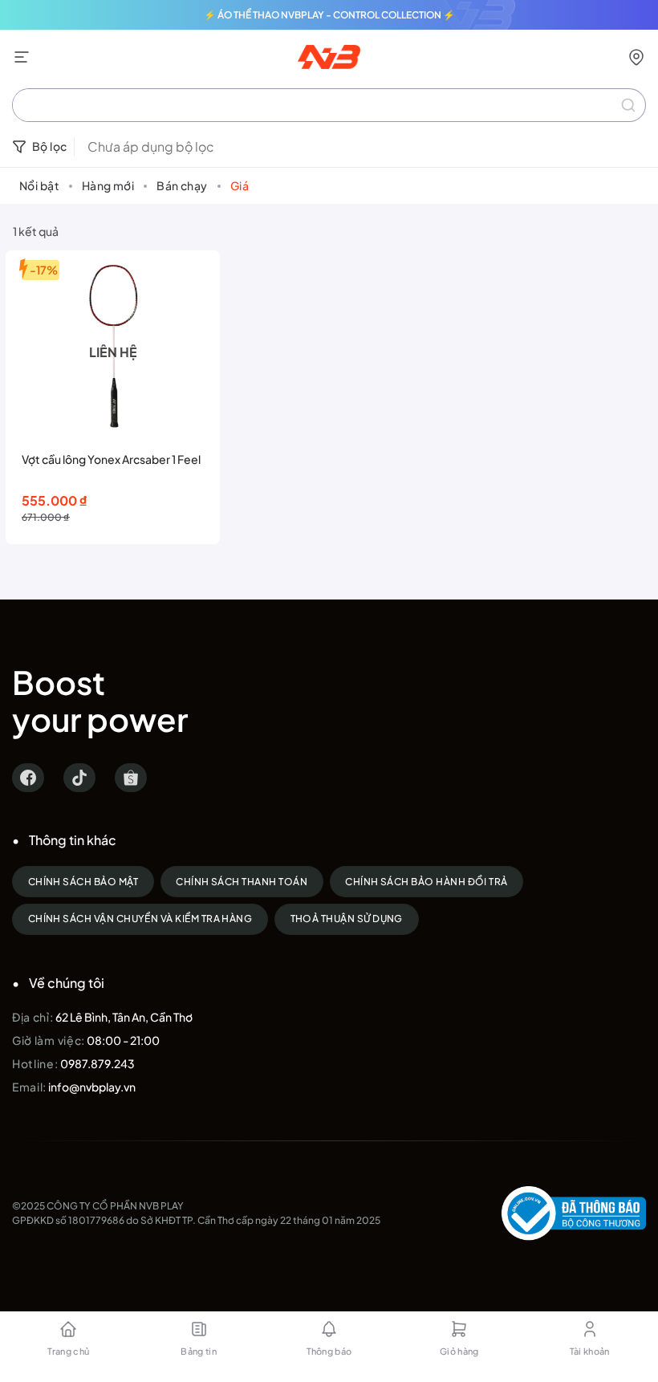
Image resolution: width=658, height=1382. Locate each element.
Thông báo (329, 1351)
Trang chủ (68, 1351)
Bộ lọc (49, 146)
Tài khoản (590, 1351)
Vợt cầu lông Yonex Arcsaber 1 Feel (111, 459)
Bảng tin (199, 1351)
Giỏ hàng (459, 1351)
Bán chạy (181, 185)
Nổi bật (39, 185)
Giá (239, 185)
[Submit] (628, 105)
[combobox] (329, 105)
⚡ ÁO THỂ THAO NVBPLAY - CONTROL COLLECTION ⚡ (329, 15)
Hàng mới (108, 185)
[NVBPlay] (329, 57)
